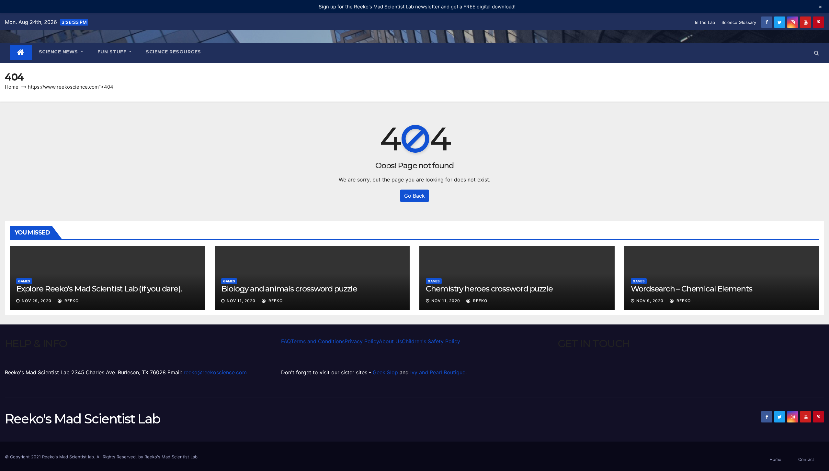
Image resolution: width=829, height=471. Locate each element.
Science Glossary (738, 22)
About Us (390, 341)
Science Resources (173, 52)
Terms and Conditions (318, 341)
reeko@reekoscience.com (215, 372)
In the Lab (705, 22)
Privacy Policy (362, 341)
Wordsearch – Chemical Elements (691, 288)
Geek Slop (385, 372)
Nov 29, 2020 (36, 300)
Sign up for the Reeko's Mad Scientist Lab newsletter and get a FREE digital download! (417, 7)
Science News (59, 52)
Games (24, 281)
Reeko (71, 300)
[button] (816, 52)
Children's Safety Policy (431, 341)
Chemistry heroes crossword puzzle (489, 288)
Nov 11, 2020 (241, 300)
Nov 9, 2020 (650, 300)
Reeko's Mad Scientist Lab (82, 419)
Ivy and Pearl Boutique (437, 372)
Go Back (414, 195)
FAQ (286, 341)
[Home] (21, 52)
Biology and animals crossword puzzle (289, 288)
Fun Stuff (112, 52)
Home (11, 87)
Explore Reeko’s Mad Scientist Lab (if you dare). (99, 288)
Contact (806, 459)
